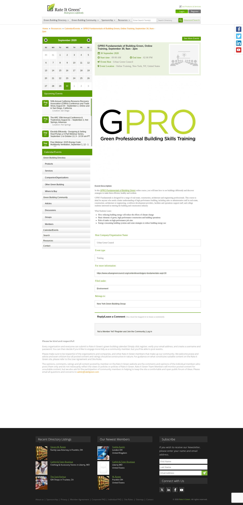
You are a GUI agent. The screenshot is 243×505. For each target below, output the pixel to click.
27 (46, 86)
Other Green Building (54, 184)
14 (53, 70)
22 (60, 78)
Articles (48, 203)
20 (46, 78)
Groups (48, 217)
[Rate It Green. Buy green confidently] (63, 8)
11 (81, 63)
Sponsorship (107, 20)
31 (53, 55)
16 (67, 70)
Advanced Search (192, 20)
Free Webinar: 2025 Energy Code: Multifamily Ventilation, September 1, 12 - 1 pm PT (69, 144)
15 (60, 70)
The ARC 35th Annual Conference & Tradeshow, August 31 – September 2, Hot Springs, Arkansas (69, 119)
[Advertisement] (121, 399)
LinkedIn (238, 43)
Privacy (64, 499)
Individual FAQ (114, 499)
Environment (102, 288)
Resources (123, 20)
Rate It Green (184, 499)
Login (181, 11)
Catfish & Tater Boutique (61, 461)
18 (81, 70)
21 (53, 78)
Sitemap (139, 499)
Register (195, 11)
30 (46, 55)
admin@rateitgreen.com (88, 372)
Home (45, 28)
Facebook (238, 29)
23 (67, 78)
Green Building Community (84, 20)
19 (88, 70)
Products (49, 164)
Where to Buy (51, 191)
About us (40, 499)
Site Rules (128, 499)
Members (49, 224)
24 (74, 78)
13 (46, 70)
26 (88, 78)
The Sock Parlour (58, 476)
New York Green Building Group (111, 304)
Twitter (238, 36)
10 (74, 63)
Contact (46, 246)
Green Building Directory (55, 20)
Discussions (50, 210)
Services (49, 171)
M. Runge (116, 476)
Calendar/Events (72, 28)
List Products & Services (191, 6)
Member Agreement (79, 499)
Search (46, 235)
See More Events (191, 38)
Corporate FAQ (98, 499)
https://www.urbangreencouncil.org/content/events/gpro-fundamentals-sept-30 (131, 273)
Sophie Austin (118, 447)
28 (53, 86)
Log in (149, 331)
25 (81, 78)
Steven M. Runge (58, 447)
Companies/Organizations (56, 177)
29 (60, 86)
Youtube (238, 50)
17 (74, 70)
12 (88, 63)
